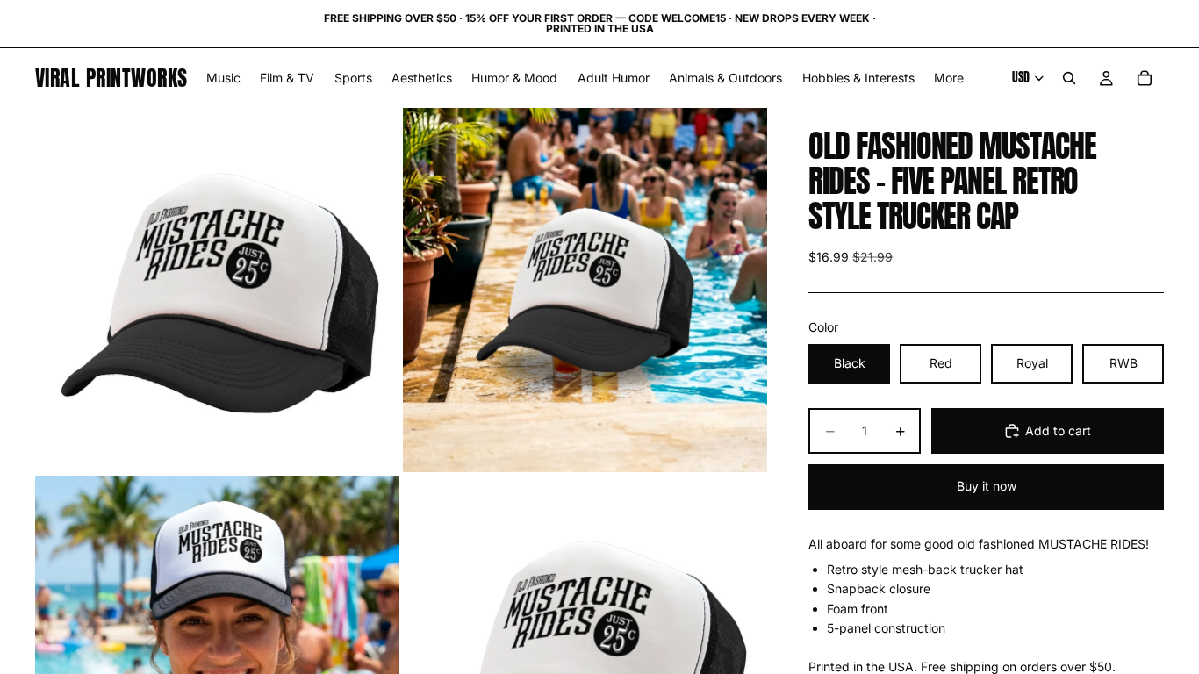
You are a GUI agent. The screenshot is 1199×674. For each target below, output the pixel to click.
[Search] (1069, 78)
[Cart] (1144, 78)
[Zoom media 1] (217, 290)
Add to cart (1058, 430)
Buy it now (986, 485)
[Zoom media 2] (585, 290)
